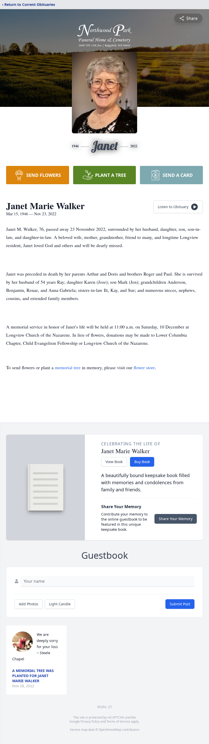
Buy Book (142, 461)
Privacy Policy (90, 721)
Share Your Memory (175, 518)
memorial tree (68, 367)
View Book (114, 461)
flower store (144, 367)
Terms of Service (118, 721)
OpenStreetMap (110, 729)
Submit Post (180, 604)
